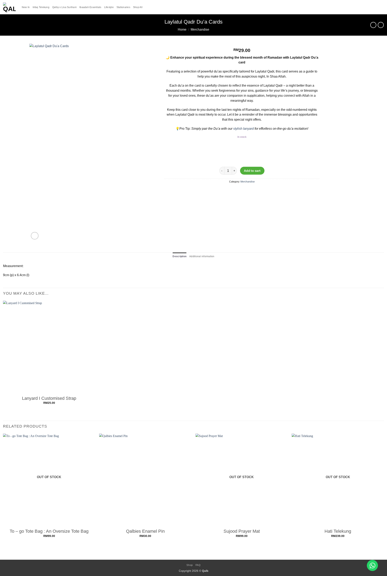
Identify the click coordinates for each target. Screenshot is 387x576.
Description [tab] (179, 256)
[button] (375, 7)
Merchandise (200, 29)
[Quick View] (49, 408)
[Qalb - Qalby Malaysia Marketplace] (9, 7)
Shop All (138, 7)
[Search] (368, 7)
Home (182, 29)
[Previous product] (381, 25)
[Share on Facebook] (228, 191)
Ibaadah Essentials (90, 7)
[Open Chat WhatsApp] (372, 565)
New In (26, 7)
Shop (189, 565)
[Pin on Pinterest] (249, 191)
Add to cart (252, 170)
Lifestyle (109, 7)
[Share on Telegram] (256, 191)
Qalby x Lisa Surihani (64, 7)
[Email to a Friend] (242, 191)
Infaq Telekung (41, 7)
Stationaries (123, 7)
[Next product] (373, 25)
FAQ (198, 565)
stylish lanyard (243, 128)
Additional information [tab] (201, 256)
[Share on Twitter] (235, 191)
